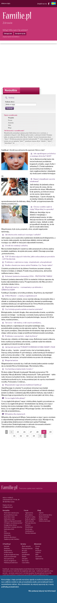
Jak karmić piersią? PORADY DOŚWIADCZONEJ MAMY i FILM (30, 347)
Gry (5, 531)
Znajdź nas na (42, 3)
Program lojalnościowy (11, 554)
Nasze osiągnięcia (10, 560)
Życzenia (38, 556)
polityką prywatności (10, 587)
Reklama (7, 548)
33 (27, 436)
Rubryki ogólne (30, 519)
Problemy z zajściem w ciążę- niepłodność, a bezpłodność (28, 262)
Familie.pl (4, 150)
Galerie (38, 552)
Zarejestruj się (20, 33)
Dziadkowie (29, 527)
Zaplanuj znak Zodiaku (11, 539)
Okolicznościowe (44, 521)
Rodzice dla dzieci (10, 537)
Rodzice (28, 525)
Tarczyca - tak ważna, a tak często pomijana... (23, 323)
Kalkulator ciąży (9, 519)
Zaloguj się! (8, 33)
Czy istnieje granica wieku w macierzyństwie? (24, 309)
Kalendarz (7, 535)
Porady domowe (30, 533)
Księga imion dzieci (10, 525)
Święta (24, 556)
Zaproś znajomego (10, 556)
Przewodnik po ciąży (10, 515)
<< (6, 432)
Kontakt (6, 546)
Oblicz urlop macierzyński (12, 521)
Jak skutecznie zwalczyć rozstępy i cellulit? (23, 235)
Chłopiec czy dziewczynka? (13, 523)
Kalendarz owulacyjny (11, 513)
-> (40, 436)
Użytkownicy (29, 531)
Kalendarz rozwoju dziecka (13, 527)
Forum (10, 120)
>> (44, 436)
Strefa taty (28, 529)
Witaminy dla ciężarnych (15, 414)
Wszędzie (11, 117)
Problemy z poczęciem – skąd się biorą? (21, 336)
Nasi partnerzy (9, 558)
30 (50, 432)
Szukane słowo (9, 102)
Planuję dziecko (30, 523)
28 (37, 432)
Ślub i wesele (29, 521)
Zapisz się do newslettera (11, 37)
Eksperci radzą (30, 517)
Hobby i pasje (43, 519)
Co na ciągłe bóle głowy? (15, 398)
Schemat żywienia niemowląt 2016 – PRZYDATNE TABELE (28, 276)
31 (14, 436)
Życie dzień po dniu (45, 515)
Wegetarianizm (11, 360)
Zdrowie (25, 558)
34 (34, 436)
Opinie (41, 513)
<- (11, 432)
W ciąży (24, 550)
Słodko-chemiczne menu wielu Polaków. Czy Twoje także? (28, 265)
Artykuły (11, 123)
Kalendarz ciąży (9, 517)
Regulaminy (8, 550)
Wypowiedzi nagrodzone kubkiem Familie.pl (23, 385)
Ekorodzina (29, 515)
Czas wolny (25, 562)
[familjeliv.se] (53, 4)
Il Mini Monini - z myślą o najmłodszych (21, 296)
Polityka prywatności (11, 562)
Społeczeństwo (44, 517)
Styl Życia (25, 560)
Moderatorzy (8, 552)
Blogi (9, 128)
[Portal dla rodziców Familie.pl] (17, 20)
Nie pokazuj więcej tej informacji (42, 591)
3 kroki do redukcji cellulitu (16, 246)
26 (24, 432)
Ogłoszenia (29, 513)
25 (18, 432)
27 (31, 432)
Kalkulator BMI (9, 529)
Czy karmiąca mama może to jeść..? (19, 369)
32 (21, 436)
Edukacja (7, 533)
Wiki (9, 125)
